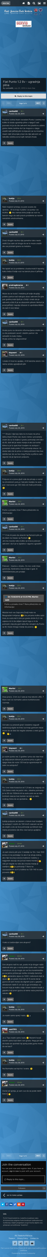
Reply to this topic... (15, 1179)
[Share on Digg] (11, 1204)
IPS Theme (19, 1235)
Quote (10, 143)
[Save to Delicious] (15, 1204)
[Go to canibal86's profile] (4, 112)
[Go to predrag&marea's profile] (4, 286)
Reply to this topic (25, 96)
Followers (21, 1188)
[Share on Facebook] (7, 1204)
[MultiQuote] (4, 143)
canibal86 (9, 88)
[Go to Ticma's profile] (4, 844)
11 (20, 501)
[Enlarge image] (29, 538)
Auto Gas (31, 88)
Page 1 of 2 (23, 103)
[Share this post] (43, 114)
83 (20, 198)
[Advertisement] (23, 52)
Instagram (26, 1243)
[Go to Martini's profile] (4, 502)
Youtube (32, 1243)
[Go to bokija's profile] (4, 199)
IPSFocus (28, 1235)
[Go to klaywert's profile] (4, 353)
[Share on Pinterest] (23, 1204)
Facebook (14, 1243)
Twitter (20, 1243)
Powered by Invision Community (23, 1253)
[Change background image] (39, 3)
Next (38, 103)
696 (20, 843)
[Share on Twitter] (3, 1204)
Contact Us (34, 1238)
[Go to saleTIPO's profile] (4, 1030)
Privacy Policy (22, 1238)
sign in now (14, 1171)
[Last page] (43, 103)
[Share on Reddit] (19, 1204)
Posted (17, 114)
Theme (11, 1238)
